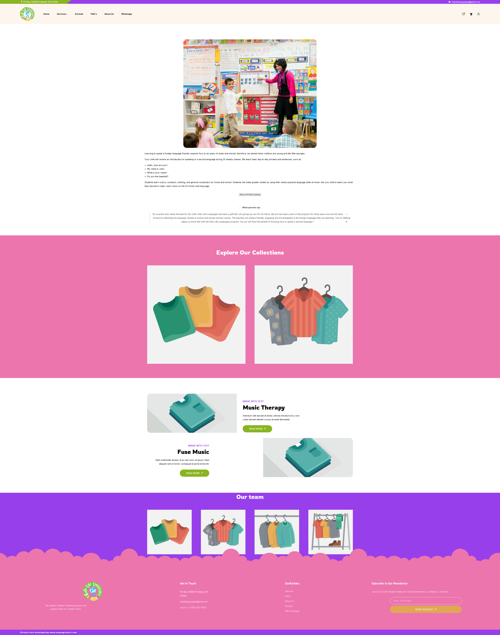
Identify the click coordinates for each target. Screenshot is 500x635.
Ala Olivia (169, 524)
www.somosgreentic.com (63, 632)
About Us (289, 601)
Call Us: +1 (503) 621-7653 (193, 607)
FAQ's (288, 596)
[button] (455, 14)
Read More (256, 428)
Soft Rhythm (303, 305)
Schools (289, 606)
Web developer (292, 611)
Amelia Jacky (276, 524)
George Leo (223, 524)
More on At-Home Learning (250, 195)
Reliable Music (196, 306)
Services (289, 591)
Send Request (424, 609)
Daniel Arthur (330, 524)
